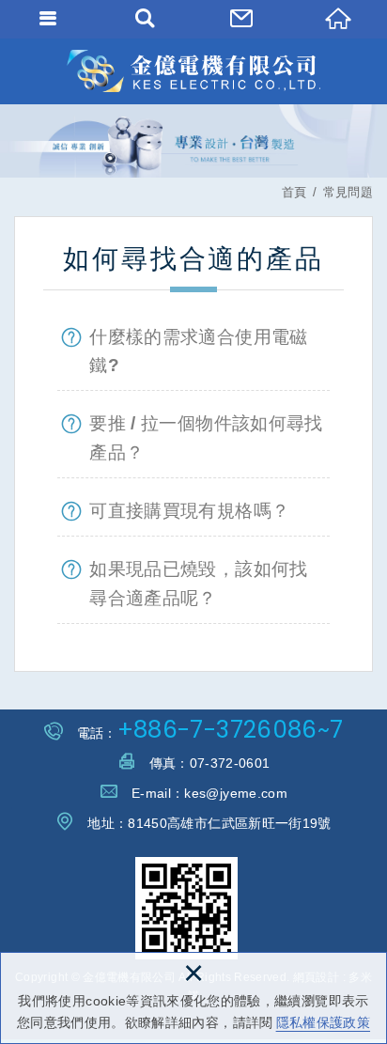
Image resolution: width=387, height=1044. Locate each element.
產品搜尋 (145, 19)
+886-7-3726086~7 (230, 729)
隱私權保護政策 (323, 1022)
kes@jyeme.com (235, 793)
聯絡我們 (242, 19)
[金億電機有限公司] (193, 71)
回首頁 (338, 19)
